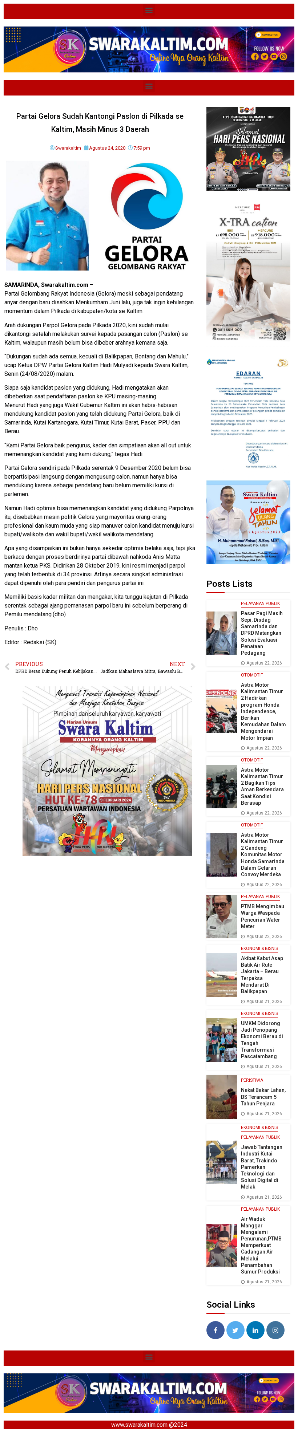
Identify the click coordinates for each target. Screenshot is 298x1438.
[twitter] (235, 1330)
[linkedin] (255, 1330)
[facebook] (215, 1330)
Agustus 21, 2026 (264, 1001)
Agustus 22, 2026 (264, 663)
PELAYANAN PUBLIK (260, 603)
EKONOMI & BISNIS (259, 948)
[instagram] (275, 1330)
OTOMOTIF (252, 675)
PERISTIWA (252, 1080)
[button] (149, 10)
